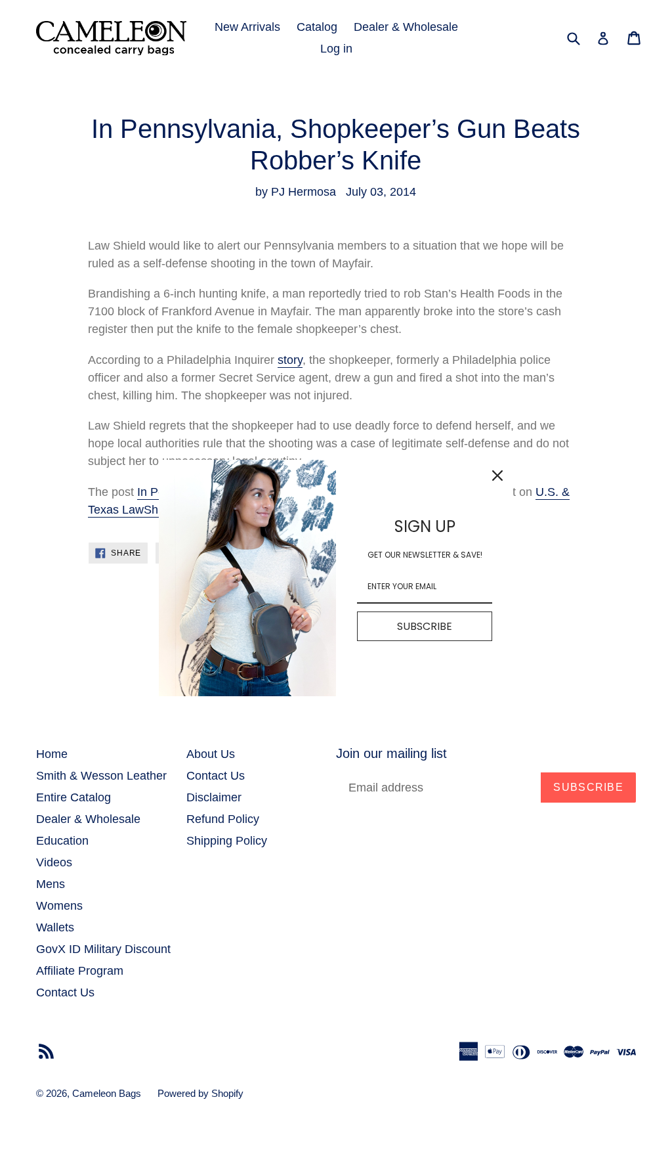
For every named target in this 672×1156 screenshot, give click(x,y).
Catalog (317, 26)
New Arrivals (247, 26)
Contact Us (65, 992)
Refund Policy (222, 819)
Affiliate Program (79, 970)
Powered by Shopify (200, 1093)
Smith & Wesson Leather (101, 775)
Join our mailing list (391, 753)
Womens (59, 905)
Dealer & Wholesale (406, 26)
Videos (54, 862)
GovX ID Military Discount (103, 949)
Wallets (55, 927)
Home (52, 754)
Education (62, 840)
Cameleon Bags (106, 1093)
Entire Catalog (73, 797)
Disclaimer (214, 797)
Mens (50, 884)
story (290, 360)
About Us (210, 754)
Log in (336, 48)
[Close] (497, 475)
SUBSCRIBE (424, 626)
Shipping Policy (226, 840)
